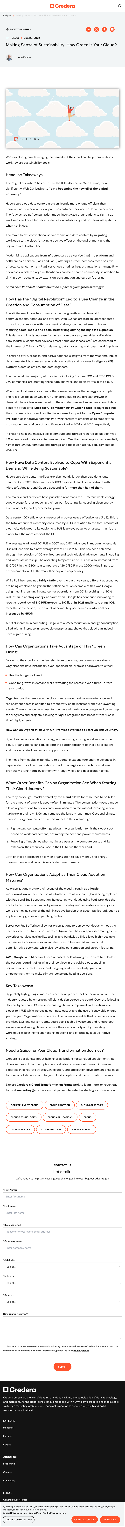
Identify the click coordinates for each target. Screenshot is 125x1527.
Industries (8, 1427)
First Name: (10, 1189)
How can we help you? (15, 1313)
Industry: (8, 1276)
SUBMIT (62, 1366)
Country (8, 1295)
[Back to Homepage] (62, 6)
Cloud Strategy (51, 1129)
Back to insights (20, 29)
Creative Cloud (81, 1129)
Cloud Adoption (59, 1105)
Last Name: (10, 1206)
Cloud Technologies (24, 1117)
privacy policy (81, 1350)
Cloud (87, 1117)
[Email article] (112, 29)
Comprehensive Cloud (24, 1105)
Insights (7, 15)
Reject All (110, 1519)
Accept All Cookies (84, 1519)
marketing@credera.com (35, 1090)
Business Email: (12, 1224)
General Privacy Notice (15, 1499)
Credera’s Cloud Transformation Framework (48, 1085)
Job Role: (9, 1260)
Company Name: (13, 1241)
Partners (7, 1436)
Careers (7, 1472)
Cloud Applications (60, 1117)
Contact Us (9, 1480)
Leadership (9, 1463)
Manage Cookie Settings (19, 1519)
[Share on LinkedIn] (88, 29)
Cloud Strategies (92, 1105)
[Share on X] (96, 29)
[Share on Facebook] (104, 29)
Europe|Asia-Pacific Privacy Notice (47, 1513)
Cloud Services (20, 1129)
